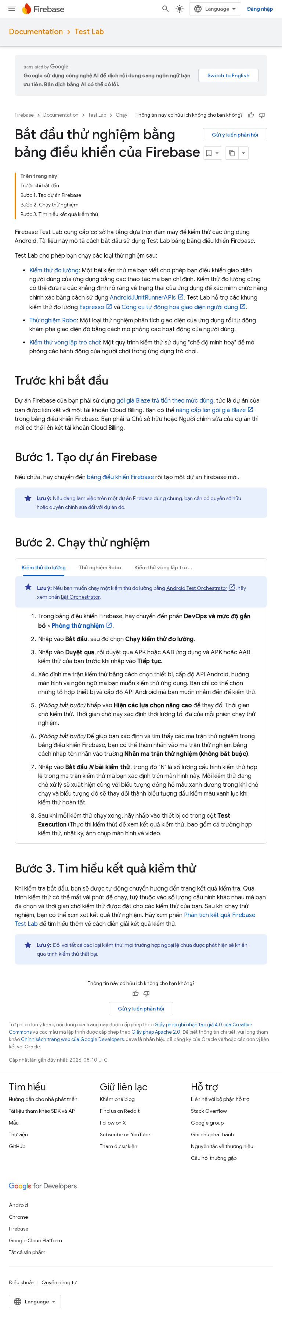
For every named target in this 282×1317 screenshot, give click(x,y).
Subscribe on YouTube (125, 1134)
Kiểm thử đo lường (54, 270)
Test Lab (89, 31)
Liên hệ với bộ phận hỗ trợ (220, 1099)
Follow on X (113, 1122)
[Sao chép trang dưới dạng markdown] (232, 153)
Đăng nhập (260, 9)
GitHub (17, 1146)
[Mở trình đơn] (11, 9)
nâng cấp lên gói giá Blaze (211, 410)
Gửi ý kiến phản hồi (235, 134)
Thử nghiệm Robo (53, 320)
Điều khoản (22, 1282)
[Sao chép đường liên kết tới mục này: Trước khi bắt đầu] (115, 381)
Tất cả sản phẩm (27, 1252)
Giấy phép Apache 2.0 (155, 1032)
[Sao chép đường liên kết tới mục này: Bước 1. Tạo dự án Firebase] (164, 458)
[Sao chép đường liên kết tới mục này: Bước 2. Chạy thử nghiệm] (157, 543)
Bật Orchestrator (80, 597)
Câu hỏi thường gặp (213, 1158)
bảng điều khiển (120, 477)
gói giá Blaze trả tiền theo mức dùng (164, 400)
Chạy (121, 115)
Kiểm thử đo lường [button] (44, 567)
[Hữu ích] (250, 115)
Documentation (36, 31)
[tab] (43, 567)
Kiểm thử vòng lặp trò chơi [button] (166, 567)
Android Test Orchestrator (196, 588)
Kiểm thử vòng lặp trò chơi (64, 342)
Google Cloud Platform (35, 1240)
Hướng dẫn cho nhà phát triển (43, 1099)
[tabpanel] (141, 707)
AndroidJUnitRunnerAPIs (143, 297)
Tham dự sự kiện (118, 1146)
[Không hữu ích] (261, 115)
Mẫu (14, 1122)
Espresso (91, 307)
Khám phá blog (117, 1099)
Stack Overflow (209, 1111)
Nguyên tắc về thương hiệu (222, 1146)
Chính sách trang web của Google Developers (72, 1039)
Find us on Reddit (120, 1111)
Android (18, 1205)
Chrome (18, 1217)
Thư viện (18, 1134)
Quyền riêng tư (58, 1282)
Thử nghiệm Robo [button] (100, 567)
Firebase (24, 115)
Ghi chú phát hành (212, 1134)
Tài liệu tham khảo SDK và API (42, 1111)
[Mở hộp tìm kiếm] (165, 8)
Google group (207, 1122)
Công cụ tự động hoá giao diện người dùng (180, 307)
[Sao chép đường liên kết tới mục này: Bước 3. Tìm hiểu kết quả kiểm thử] (203, 869)
